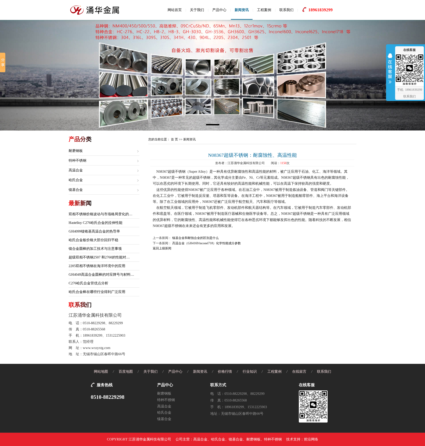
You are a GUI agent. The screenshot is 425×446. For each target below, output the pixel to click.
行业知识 (250, 371)
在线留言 (299, 371)
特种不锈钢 (77, 160)
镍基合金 (76, 190)
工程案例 (264, 10)
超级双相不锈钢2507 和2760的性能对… (99, 257)
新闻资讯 (242, 10)
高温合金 (76, 170)
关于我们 (197, 10)
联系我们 (286, 10)
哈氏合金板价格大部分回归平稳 (93, 240)
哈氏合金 (76, 180)
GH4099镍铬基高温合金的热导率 (94, 231)
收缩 (390, 69)
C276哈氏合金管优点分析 (88, 283)
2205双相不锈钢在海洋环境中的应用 (97, 266)
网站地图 (101, 371)
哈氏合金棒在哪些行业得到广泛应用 (97, 292)
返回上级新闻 (162, 248)
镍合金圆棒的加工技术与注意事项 (95, 248)
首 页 (174, 139)
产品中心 (219, 10)
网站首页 (175, 10)
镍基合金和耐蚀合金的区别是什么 (195, 238)
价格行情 (225, 371)
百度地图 (126, 371)
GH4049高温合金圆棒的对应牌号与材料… (101, 274)
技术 (289, 439)
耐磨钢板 (76, 151)
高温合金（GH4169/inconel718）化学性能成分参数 (206, 243)
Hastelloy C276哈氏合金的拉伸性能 (95, 223)
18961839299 (320, 10)
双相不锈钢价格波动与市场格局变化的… (100, 214)
